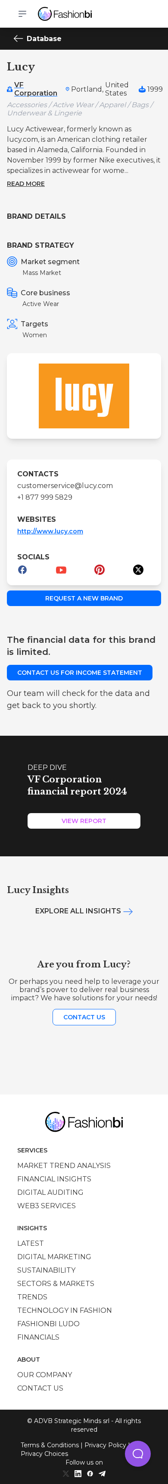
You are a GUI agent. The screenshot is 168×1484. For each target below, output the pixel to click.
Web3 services (46, 1206)
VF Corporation (35, 89)
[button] (138, 1454)
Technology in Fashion (64, 1310)
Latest (30, 1243)
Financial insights (54, 1179)
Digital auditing (50, 1192)
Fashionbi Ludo (48, 1324)
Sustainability (46, 1270)
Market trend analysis (64, 1166)
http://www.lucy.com (50, 531)
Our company (44, 1375)
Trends (32, 1297)
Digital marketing (54, 1257)
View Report (84, 821)
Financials (38, 1337)
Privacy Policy (105, 1445)
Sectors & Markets (55, 1284)
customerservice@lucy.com (65, 486)
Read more (26, 184)
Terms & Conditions (50, 1445)
